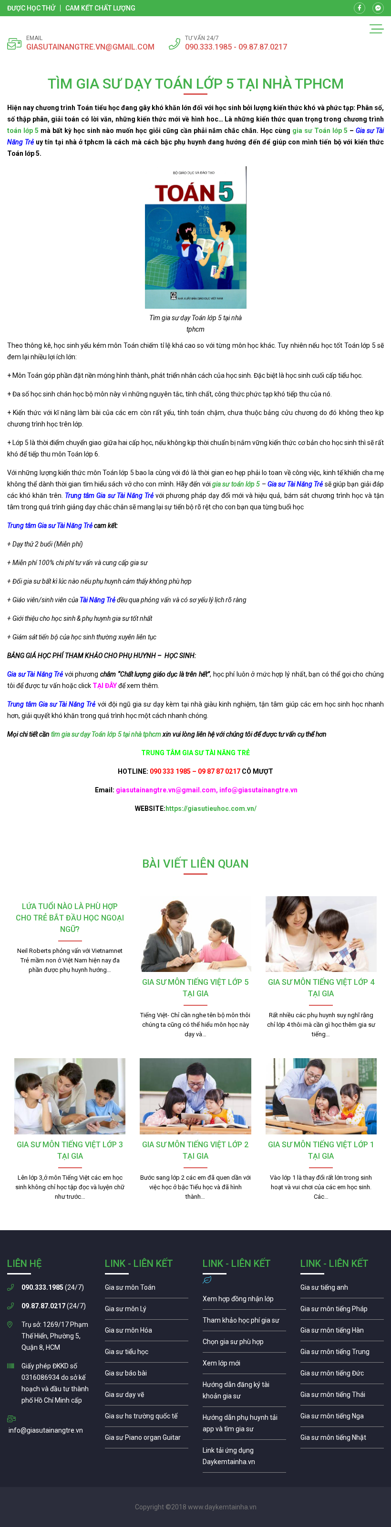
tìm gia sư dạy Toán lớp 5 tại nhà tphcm (106, 734)
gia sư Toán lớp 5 (319, 130)
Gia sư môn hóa (146, 1333)
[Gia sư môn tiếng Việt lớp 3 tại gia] (69, 1096)
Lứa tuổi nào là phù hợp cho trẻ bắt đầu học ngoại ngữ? (70, 918)
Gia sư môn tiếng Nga (244, 1458)
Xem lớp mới (244, 1365)
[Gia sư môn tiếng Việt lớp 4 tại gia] (321, 934)
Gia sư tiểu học (146, 1354)
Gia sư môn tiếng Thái (342, 1397)
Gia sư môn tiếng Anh (342, 1290)
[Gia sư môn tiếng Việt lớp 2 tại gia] (195, 1096)
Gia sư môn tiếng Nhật (342, 1440)
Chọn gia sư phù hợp (244, 1344)
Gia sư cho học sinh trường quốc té (146, 1418)
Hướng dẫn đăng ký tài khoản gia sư (244, 1392)
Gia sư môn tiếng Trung (342, 1354)
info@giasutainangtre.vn (46, 1430)
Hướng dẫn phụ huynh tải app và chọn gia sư (244, 1425)
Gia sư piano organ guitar (146, 1440)
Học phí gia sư (244, 1323)
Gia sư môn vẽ (146, 1397)
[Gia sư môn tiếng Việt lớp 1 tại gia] (321, 1096)
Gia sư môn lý (146, 1311)
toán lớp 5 (23, 130)
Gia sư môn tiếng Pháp (342, 1311)
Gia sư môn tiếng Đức (342, 1375)
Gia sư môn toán (146, 1290)
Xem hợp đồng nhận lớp (244, 1301)
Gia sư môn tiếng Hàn (342, 1333)
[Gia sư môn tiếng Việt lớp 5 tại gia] (195, 934)
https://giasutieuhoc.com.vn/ (211, 808)
